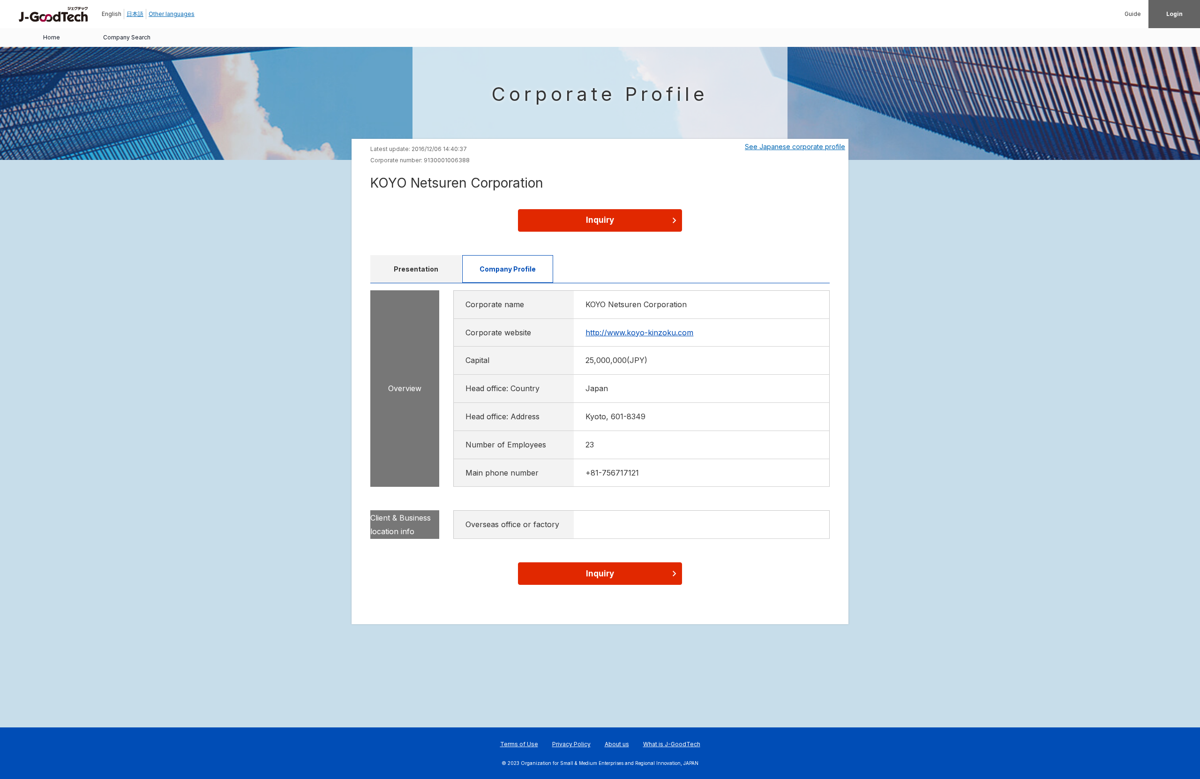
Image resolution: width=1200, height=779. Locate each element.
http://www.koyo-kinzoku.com (639, 332)
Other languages (172, 13)
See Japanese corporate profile (795, 147)
